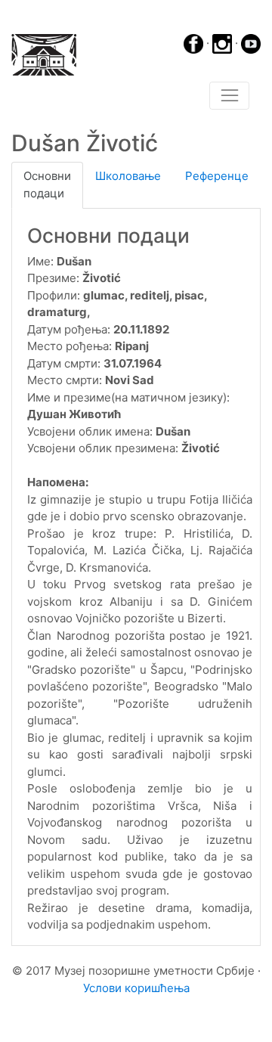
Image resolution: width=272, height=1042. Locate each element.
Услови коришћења (136, 988)
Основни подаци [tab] (47, 184)
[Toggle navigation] (229, 96)
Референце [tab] (217, 176)
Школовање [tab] (128, 176)
